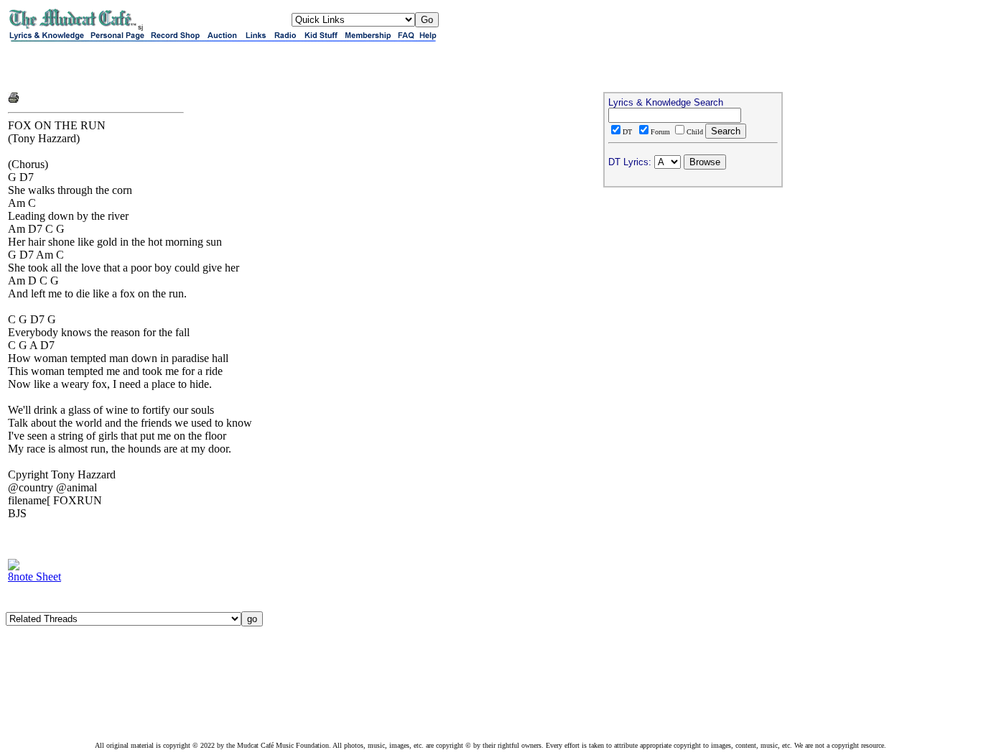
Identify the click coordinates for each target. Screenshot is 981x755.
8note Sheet (34, 576)
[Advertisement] (176, 66)
